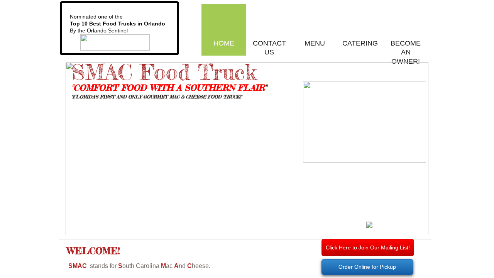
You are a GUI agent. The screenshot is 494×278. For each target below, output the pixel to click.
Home (223, 43)
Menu (315, 43)
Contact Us (269, 47)
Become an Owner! (406, 52)
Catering (360, 43)
